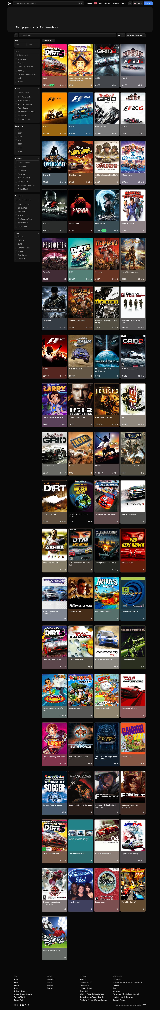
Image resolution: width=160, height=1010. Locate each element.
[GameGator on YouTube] (20, 1005)
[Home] (9, 3)
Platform (17, 88)
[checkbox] (26, 59)
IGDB (140, 1005)
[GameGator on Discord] (130, 3)
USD (138, 3)
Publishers (18, 158)
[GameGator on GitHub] (28, 1005)
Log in (149, 3)
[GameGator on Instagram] (15, 1005)
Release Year (19, 126)
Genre (17, 51)
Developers (18, 196)
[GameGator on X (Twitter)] (23, 1005)
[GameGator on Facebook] (18, 1005)
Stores (17, 233)
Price (17, 40)
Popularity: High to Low (134, 35)
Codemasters (47, 40)
